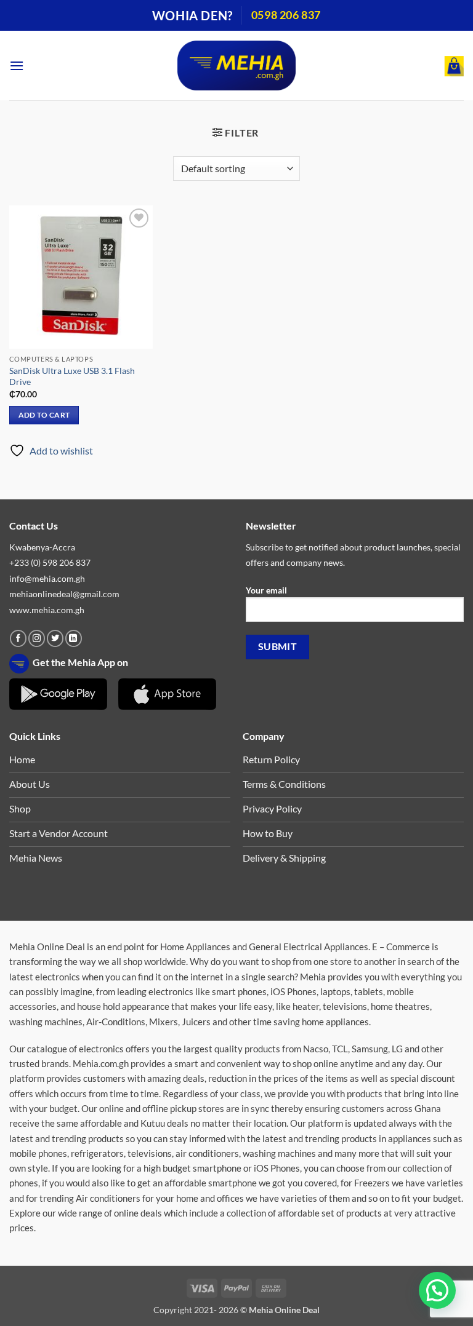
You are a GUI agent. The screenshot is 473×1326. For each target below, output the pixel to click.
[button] (16, 65)
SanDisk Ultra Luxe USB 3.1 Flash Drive (72, 376)
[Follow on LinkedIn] (73, 638)
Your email (266, 590)
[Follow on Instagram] (36, 638)
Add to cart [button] (44, 415)
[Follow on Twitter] (55, 638)
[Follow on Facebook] (18, 638)
